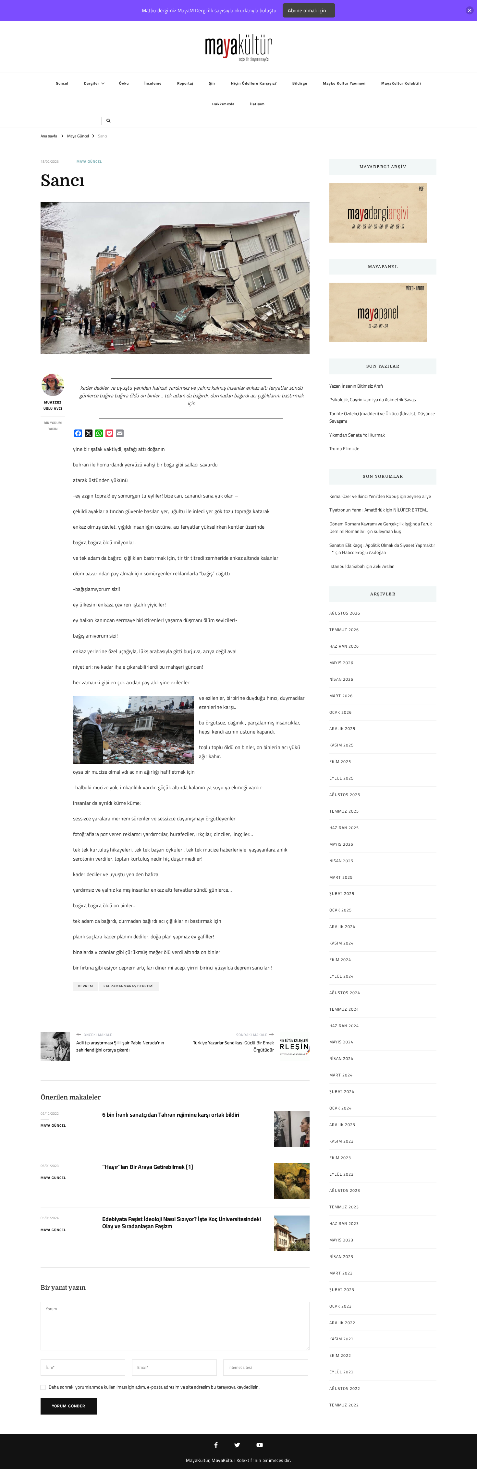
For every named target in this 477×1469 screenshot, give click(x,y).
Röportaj (185, 83)
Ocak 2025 (340, 910)
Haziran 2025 (344, 828)
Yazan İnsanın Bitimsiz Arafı (356, 386)
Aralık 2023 (342, 1125)
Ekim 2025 (340, 761)
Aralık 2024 (342, 926)
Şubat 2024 (341, 1091)
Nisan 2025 (341, 861)
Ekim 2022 (340, 1355)
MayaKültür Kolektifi (401, 83)
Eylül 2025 (341, 778)
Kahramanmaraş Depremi (129, 986)
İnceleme (153, 83)
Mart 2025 (341, 877)
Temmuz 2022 (344, 1405)
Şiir (212, 83)
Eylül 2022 (341, 1372)
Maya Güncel (89, 161)
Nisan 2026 (341, 679)
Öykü (124, 83)
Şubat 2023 (341, 1290)
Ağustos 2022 (344, 1388)
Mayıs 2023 (341, 1240)
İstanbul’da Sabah (347, 566)
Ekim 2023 (340, 1158)
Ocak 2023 (340, 1306)
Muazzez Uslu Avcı (52, 405)
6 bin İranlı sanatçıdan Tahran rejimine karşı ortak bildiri (170, 1114)
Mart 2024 (341, 1075)
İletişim (257, 104)
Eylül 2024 (341, 976)
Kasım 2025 (341, 745)
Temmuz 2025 (344, 811)
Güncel (62, 83)
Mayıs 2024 (341, 1042)
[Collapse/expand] (470, 10)
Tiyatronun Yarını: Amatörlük (357, 509)
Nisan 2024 (341, 1058)
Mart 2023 (341, 1273)
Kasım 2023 (341, 1141)
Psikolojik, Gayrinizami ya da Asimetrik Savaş (372, 400)
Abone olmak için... (309, 10)
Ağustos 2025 (344, 795)
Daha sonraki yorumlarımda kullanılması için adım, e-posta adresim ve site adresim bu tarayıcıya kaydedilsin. (154, 1387)
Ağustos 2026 (344, 613)
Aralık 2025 (342, 728)
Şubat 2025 (341, 893)
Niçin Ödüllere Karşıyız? (254, 83)
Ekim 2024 (340, 960)
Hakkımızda (223, 104)
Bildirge (299, 83)
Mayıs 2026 (341, 663)
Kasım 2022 (341, 1339)
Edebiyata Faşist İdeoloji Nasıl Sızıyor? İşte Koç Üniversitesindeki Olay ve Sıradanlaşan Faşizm (181, 1222)
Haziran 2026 (344, 646)
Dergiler (91, 83)
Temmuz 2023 (344, 1207)
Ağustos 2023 (344, 1190)
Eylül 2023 (341, 1174)
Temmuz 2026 (344, 630)
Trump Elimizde (344, 448)
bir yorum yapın (53, 425)
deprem (85, 986)
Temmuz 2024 (344, 1009)
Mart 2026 (341, 696)
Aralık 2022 (342, 1323)
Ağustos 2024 (344, 993)
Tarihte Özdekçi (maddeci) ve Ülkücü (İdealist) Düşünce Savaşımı (382, 417)
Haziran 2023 (344, 1223)
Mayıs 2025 (341, 844)
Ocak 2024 (340, 1108)
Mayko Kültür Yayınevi (344, 83)
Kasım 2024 (341, 943)
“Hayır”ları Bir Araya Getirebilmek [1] (147, 1166)
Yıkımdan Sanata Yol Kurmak (357, 435)
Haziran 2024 (344, 1026)
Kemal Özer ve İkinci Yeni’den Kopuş (364, 496)
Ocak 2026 (340, 712)
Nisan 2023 (341, 1256)
